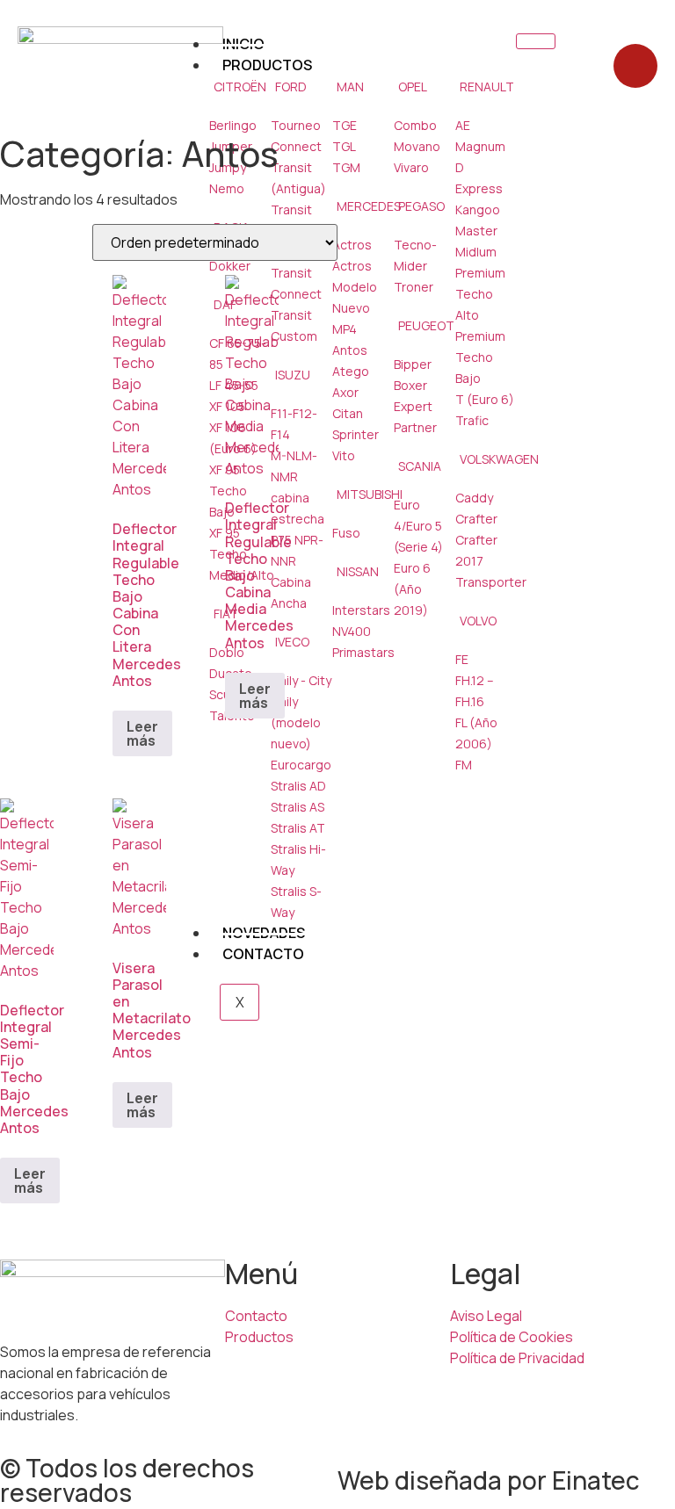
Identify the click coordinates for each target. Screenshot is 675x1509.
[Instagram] (635, 66)
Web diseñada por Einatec (489, 1480)
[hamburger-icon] (535, 41)
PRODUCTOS (267, 65)
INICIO (243, 44)
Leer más (142, 733)
